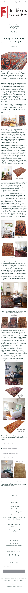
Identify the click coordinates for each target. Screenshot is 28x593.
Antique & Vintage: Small (9, 444)
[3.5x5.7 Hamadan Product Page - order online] (14, 321)
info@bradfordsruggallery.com (14, 545)
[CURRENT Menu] (2, 2)
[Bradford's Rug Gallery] (14, 12)
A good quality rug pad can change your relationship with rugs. (14, 518)
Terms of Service (7, 580)
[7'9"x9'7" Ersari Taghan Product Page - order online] (14, 250)
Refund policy (22, 578)
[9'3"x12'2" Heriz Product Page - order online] (14, 380)
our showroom (10, 334)
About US (22, 580)
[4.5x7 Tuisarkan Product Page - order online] (14, 229)
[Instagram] (12, 555)
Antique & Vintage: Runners (10, 458)
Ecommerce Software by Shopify (14, 586)
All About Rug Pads (14, 506)
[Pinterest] (15, 555)
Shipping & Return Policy (11, 578)
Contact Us (24, 2)
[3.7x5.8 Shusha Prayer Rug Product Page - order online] (14, 120)
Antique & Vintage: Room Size (10, 453)
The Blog (16, 24)
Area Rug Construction (14, 524)
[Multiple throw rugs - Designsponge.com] (14, 295)
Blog (2, 578)
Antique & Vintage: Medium (10, 448)
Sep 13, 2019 (14, 44)
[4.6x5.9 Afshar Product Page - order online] (14, 172)
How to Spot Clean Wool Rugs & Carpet (14, 512)
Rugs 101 (17, 2)
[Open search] (4, 2)
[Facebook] (9, 555)
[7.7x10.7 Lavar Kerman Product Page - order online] (14, 469)
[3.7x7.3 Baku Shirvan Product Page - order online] (14, 61)
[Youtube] (18, 555)
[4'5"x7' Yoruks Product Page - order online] (14, 415)
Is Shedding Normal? (14, 530)
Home (10, 24)
